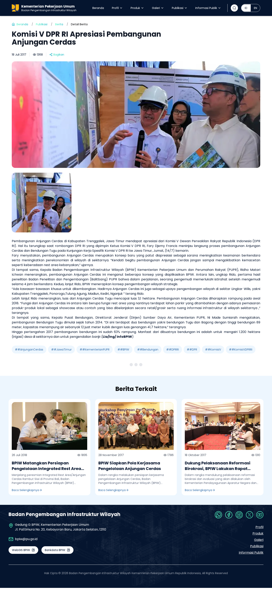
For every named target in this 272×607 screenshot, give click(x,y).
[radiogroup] (250, 8)
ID (246, 8)
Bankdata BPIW (55, 550)
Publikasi (177, 8)
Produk (135, 8)
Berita (59, 24)
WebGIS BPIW (21, 550)
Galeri (156, 8)
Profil (115, 8)
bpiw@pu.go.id (26, 539)
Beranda (98, 8)
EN (255, 8)
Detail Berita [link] (79, 24)
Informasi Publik (206, 8)
